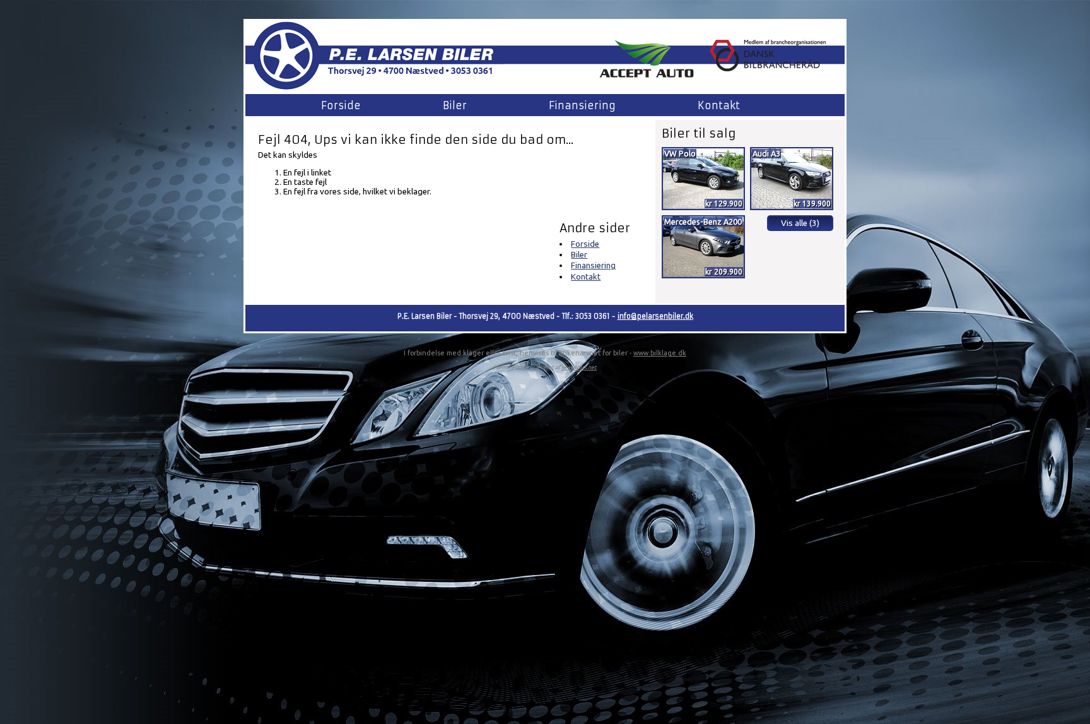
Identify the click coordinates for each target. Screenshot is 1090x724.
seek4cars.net (579, 367)
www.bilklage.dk (659, 353)
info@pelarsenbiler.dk (655, 316)
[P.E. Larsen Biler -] (374, 90)
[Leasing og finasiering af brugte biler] (646, 75)
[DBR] (768, 67)
